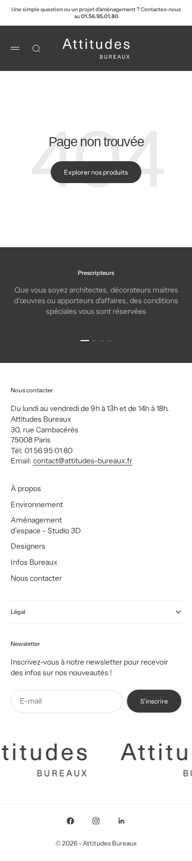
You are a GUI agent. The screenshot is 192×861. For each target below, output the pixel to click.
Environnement (37, 504)
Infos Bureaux (34, 562)
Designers (28, 546)
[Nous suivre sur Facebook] (70, 821)
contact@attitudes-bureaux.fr (82, 460)
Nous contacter (36, 578)
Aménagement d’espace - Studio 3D (46, 525)
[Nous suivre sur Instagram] (96, 821)
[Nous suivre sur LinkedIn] (121, 821)
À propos (26, 488)
